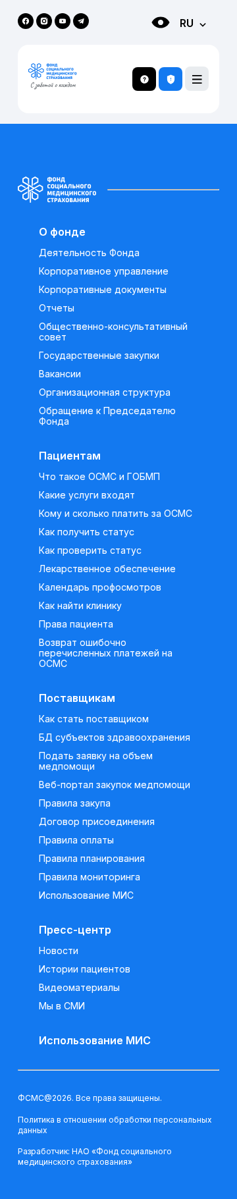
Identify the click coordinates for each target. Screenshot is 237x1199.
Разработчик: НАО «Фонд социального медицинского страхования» (95, 1156)
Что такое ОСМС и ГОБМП (99, 476)
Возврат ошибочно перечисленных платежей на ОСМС (105, 653)
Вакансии (60, 374)
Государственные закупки (99, 355)
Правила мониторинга (89, 877)
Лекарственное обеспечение (107, 569)
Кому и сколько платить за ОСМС (115, 513)
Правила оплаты (76, 840)
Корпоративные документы (103, 289)
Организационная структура (105, 392)
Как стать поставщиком (94, 719)
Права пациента (76, 624)
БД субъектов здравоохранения (114, 737)
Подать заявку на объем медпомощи (96, 761)
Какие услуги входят (87, 495)
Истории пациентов (84, 969)
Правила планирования (92, 858)
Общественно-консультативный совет (113, 331)
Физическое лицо (147, 46)
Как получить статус (86, 532)
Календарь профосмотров (100, 587)
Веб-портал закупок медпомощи (114, 785)
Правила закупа (75, 803)
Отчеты (56, 308)
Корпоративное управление (104, 271)
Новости (58, 951)
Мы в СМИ (62, 1006)
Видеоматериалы (79, 987)
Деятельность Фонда (89, 253)
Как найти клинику (80, 605)
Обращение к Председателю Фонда (107, 416)
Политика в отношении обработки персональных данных (115, 1125)
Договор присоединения (97, 821)
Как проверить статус (90, 550)
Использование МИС (86, 895)
